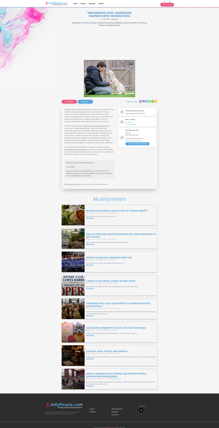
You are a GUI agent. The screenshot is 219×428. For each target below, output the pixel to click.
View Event (90, 218)
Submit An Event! (167, 4)
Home (75, 4)
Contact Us (115, 415)
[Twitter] (146, 101)
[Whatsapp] (149, 101)
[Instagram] (143, 101)
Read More (84, 101)
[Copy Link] (155, 101)
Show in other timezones (133, 140)
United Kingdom (130, 124)
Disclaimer (115, 412)
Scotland (128, 122)
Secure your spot (70, 184)
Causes (83, 4)
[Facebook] (140, 101)
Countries (91, 4)
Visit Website (69, 101)
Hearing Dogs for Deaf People (94, 126)
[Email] (152, 101)
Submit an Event (117, 409)
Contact (101, 4)
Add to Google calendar (138, 144)
